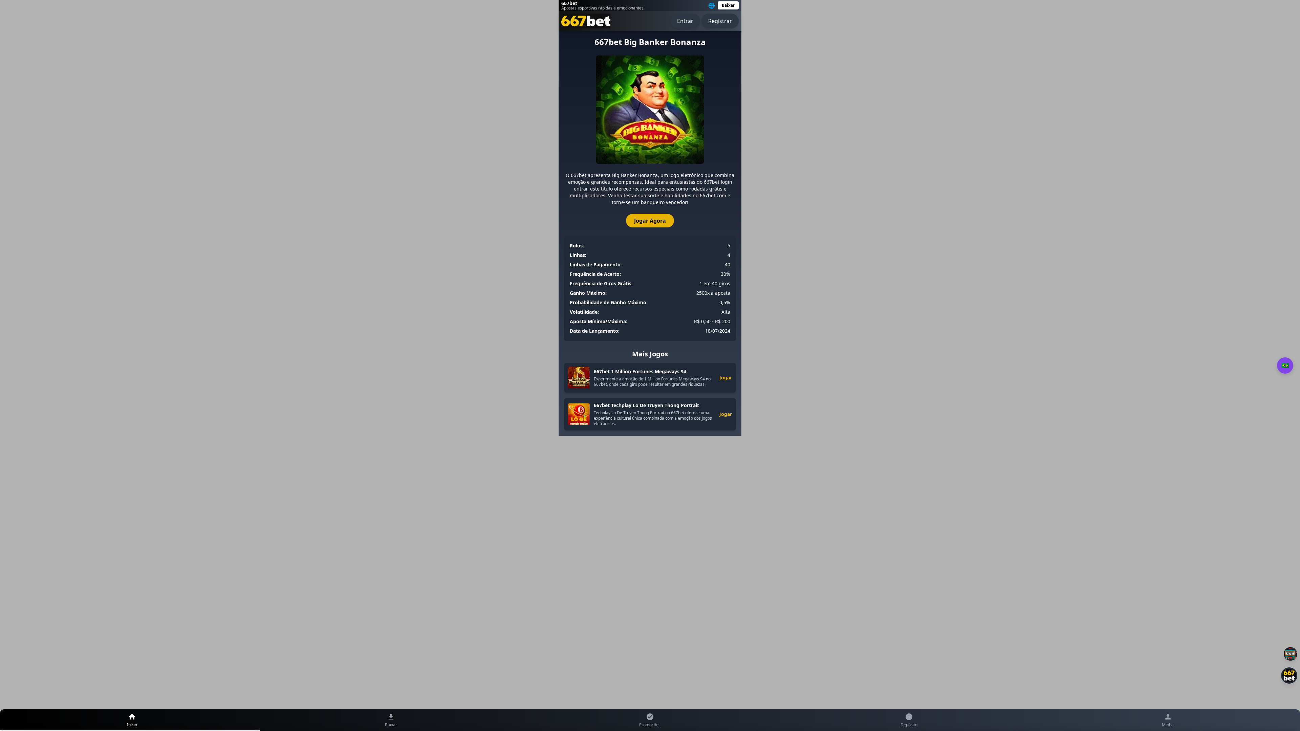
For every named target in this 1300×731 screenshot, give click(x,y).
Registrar (720, 21)
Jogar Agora (650, 220)
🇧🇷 (1285, 365)
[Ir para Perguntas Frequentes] (1290, 654)
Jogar (725, 377)
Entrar (685, 21)
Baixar (728, 5)
